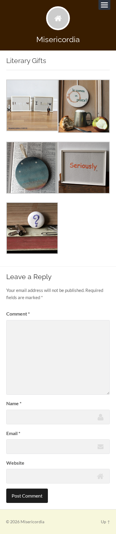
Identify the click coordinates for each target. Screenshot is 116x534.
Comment (18, 313)
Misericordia (58, 39)
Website (15, 463)
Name (13, 403)
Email (13, 433)
